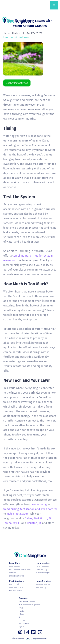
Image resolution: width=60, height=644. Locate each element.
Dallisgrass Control (16, 576)
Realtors (22, 611)
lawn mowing (39, 504)
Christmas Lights (43, 573)
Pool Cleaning (41, 587)
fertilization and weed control (38, 509)
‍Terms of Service (30, 640)
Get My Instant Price (17, 82)
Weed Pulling (41, 569)
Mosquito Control (16, 587)
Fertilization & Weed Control (20, 569)
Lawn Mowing (14, 566)
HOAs (21, 614)
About (21, 617)
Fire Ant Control (15, 590)
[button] (54, 5)
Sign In (21, 627)
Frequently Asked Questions (30, 604)
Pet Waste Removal (43, 584)
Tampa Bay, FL (12, 523)
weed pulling (11, 509)
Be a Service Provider (27, 601)
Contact (22, 620)
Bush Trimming (42, 566)
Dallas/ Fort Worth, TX (38, 518)
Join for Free (24, 623)
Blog (20, 608)
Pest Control (14, 584)
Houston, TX (34, 523)
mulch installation (17, 513)
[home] (17, 19)
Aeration (12, 573)
